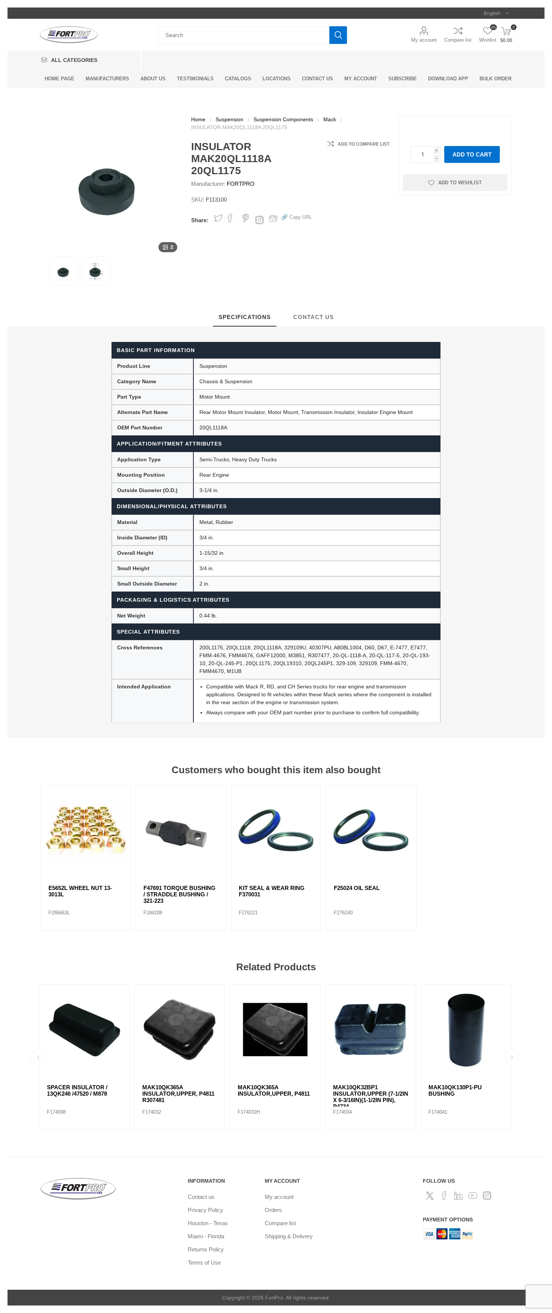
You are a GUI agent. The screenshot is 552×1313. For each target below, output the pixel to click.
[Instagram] (487, 1196)
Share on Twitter (218, 218)
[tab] (244, 317)
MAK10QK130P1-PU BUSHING (296, 1090)
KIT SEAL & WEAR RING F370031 (272, 891)
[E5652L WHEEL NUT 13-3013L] (86, 830)
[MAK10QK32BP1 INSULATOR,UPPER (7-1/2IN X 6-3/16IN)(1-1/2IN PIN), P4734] (212, 1030)
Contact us (201, 1197)
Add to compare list (363, 144)
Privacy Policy (205, 1210)
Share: (199, 220)
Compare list (458, 40)
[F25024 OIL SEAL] (371, 830)
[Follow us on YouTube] (473, 1196)
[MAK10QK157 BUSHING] (402, 1030)
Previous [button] (38, 1057)
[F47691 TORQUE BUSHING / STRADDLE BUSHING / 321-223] (181, 830)
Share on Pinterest (246, 218)
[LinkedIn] (458, 1196)
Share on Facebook (230, 218)
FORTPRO (241, 184)
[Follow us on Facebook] (444, 1196)
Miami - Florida (206, 1236)
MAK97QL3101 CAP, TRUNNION (487, 1090)
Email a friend (273, 218)
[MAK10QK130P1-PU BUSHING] (307, 1030)
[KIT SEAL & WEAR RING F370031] (276, 830)
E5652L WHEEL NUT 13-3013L (80, 891)
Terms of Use (204, 1262)
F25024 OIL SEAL (357, 888)
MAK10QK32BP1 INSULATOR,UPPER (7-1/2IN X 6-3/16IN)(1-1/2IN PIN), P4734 (211, 1097)
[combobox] (243, 35)
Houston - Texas (208, 1223)
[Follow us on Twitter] (430, 1196)
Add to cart (472, 154)
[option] (116, 1057)
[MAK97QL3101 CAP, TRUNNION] (498, 1030)
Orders (273, 1210)
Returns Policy (206, 1249)
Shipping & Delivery (289, 1236)
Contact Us (313, 317)
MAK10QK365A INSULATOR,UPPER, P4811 (115, 1090)
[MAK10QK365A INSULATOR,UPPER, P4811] (116, 1030)
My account (424, 40)
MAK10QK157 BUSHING (397, 1087)
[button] (296, 217)
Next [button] (511, 1057)
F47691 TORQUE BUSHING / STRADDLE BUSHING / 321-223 (179, 894)
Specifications (245, 317)
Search (338, 35)
